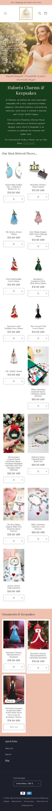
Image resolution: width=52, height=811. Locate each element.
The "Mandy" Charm (14, 371)
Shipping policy (27, 805)
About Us (9, 748)
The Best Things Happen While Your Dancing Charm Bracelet (14, 528)
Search (8, 754)
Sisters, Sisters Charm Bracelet (13, 587)
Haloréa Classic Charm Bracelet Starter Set (38, 459)
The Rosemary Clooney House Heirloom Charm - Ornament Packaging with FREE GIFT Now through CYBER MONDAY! (13, 463)
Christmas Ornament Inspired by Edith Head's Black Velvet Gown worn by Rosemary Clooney (14, 712)
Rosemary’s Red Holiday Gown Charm (14, 327)
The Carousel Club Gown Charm (38, 327)
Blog (7, 760)
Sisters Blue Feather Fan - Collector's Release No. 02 (13, 187)
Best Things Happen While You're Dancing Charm (38, 234)
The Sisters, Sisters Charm (14, 233)
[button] (5, 13)
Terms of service (42, 801)
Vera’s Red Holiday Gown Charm (13, 280)
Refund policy (17, 801)
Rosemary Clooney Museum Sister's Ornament (13, 654)
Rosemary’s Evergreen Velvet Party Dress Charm (38, 281)
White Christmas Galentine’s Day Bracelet (38, 527)
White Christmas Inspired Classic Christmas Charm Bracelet (38, 392)
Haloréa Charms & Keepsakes (20, 798)
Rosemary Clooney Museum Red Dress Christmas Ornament (38, 655)
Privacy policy (29, 801)
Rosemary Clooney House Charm (38, 186)
